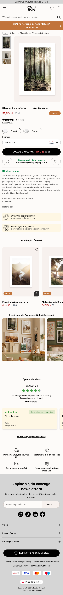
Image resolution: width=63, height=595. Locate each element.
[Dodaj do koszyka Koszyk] (36, 293)
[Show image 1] (6, 42)
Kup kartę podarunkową (34, 553)
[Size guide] (7, 161)
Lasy (14, 33)
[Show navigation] (4, 8)
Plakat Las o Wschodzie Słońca (34, 33)
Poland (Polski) (32, 582)
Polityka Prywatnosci (40, 565)
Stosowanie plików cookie (46, 561)
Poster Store (38, 588)
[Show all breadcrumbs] (5, 33)
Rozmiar (6, 137)
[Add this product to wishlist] (56, 161)
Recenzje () (7, 123)
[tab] (51, 8)
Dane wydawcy (20, 565)
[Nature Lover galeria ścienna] (23, 339)
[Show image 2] (6, 57)
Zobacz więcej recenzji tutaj (31, 436)
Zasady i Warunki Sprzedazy (17, 561)
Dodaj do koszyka (31, 152)
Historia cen (7, 207)
